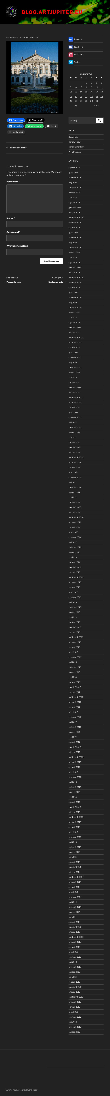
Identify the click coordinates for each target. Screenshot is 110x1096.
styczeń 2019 (74, 622)
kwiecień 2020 (75, 547)
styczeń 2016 (74, 802)
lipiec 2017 (73, 712)
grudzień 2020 (75, 507)
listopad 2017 (74, 692)
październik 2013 (76, 937)
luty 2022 (73, 437)
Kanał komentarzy (76, 147)
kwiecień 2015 (75, 847)
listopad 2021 (74, 452)
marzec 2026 (74, 192)
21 (81, 96)
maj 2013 (73, 962)
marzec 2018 (74, 672)
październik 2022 (76, 397)
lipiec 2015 (73, 832)
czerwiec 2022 (75, 417)
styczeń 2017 (74, 742)
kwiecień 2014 (75, 907)
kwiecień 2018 (75, 667)
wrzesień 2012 (75, 1002)
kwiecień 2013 (75, 967)
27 (76, 101)
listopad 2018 (74, 632)
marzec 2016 (74, 792)
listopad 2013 (74, 932)
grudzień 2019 (75, 567)
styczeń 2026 (74, 202)
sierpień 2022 (74, 407)
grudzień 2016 (75, 747)
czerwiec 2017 (75, 717)
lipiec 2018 (73, 652)
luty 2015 (73, 857)
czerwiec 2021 (75, 477)
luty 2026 (73, 197)
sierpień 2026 (74, 167)
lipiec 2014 (73, 892)
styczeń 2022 (74, 442)
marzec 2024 (74, 312)
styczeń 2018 (74, 682)
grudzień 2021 (75, 447)
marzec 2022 (74, 432)
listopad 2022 (74, 392)
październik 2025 (76, 217)
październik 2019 (76, 577)
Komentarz (13, 181)
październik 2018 (76, 637)
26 (71, 101)
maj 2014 (73, 902)
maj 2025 (73, 242)
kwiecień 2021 (75, 487)
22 (86, 96)
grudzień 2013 (75, 927)
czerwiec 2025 (75, 237)
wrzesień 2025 (75, 222)
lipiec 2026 (73, 172)
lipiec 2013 (73, 952)
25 (101, 96)
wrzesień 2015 (75, 822)
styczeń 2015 (74, 862)
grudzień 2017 (75, 687)
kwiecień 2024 (75, 307)
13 (76, 92)
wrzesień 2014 (75, 882)
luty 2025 (73, 257)
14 (81, 92)
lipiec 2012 (73, 1012)
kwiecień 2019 (75, 607)
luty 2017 (72, 737)
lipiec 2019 (73, 592)
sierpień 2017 (74, 707)
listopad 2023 (74, 332)
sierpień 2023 (74, 347)
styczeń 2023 (74, 382)
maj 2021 (73, 482)
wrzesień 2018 (75, 642)
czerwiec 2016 (75, 777)
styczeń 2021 (74, 502)
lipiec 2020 (73, 532)
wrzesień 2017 (75, 702)
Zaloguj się (73, 137)
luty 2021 (72, 497)
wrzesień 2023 (75, 342)
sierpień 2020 (74, 527)
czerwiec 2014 (75, 897)
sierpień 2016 (74, 767)
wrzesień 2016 (75, 762)
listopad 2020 (74, 512)
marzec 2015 (74, 852)
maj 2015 (73, 842)
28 (81, 101)
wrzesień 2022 (75, 402)
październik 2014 (76, 877)
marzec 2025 (74, 252)
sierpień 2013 (74, 947)
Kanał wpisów (74, 142)
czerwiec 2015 (75, 837)
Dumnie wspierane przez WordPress (21, 1090)
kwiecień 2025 (75, 247)
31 (97, 101)
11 (102, 87)
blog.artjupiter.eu (52, 12)
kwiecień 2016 (75, 787)
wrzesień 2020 (75, 522)
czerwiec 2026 (75, 177)
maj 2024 (73, 302)
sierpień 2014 (74, 887)
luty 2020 (73, 557)
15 (86, 92)
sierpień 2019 (74, 587)
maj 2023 (73, 362)
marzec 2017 (74, 732)
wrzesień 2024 (75, 282)
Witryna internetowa (17, 246)
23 (91, 96)
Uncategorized (18, 148)
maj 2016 (73, 782)
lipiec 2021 (73, 472)
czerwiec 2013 (75, 957)
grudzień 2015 (75, 807)
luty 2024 (73, 317)
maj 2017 (73, 722)
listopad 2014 (74, 872)
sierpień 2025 (74, 227)
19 (71, 96)
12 (71, 92)
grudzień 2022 (75, 387)
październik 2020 (76, 517)
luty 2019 (73, 617)
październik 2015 (76, 817)
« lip (75, 105)
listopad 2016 (74, 752)
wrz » (96, 105)
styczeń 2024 (74, 322)
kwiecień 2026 (75, 187)
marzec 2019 (74, 612)
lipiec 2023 (73, 352)
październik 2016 (76, 757)
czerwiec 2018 (75, 657)
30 (91, 101)
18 (102, 92)
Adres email (13, 232)
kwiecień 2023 (75, 367)
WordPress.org (75, 152)
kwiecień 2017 (75, 727)
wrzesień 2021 (75, 462)
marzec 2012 (74, 1032)
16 (91, 92)
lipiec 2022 (73, 412)
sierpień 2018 (74, 647)
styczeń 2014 (74, 922)
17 (97, 92)
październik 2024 (76, 277)
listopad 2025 (74, 212)
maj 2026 (73, 182)
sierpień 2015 (74, 827)
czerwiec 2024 (75, 297)
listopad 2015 (74, 812)
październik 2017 (76, 697)
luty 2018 (73, 677)
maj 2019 (73, 602)
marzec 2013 (74, 972)
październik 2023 (76, 337)
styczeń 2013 (74, 982)
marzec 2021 (74, 492)
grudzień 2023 (75, 327)
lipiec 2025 (73, 232)
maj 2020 (73, 542)
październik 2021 (76, 457)
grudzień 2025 (75, 207)
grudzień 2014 (75, 867)
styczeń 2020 (74, 562)
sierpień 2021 (74, 467)
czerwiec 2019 (75, 597)
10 (97, 87)
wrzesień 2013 (75, 942)
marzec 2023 (74, 372)
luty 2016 (73, 797)
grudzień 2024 (75, 267)
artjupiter (32, 37)
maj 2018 (73, 662)
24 (97, 96)
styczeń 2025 (74, 262)
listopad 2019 (74, 572)
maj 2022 (73, 422)
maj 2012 (73, 1022)
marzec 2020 (74, 552)
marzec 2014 (74, 912)
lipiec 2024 (73, 292)
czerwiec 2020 (75, 537)
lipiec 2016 (73, 772)
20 (76, 96)
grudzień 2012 (75, 987)
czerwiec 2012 (75, 1017)
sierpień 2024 (74, 287)
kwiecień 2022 (75, 427)
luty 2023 (73, 377)
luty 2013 (73, 977)
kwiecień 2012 (75, 1027)
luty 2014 (73, 917)
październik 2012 (76, 997)
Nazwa (10, 218)
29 (86, 101)
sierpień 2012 (74, 1007)
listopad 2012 (74, 992)
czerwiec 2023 (75, 357)
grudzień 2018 (75, 627)
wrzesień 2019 (75, 582)
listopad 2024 (74, 272)
